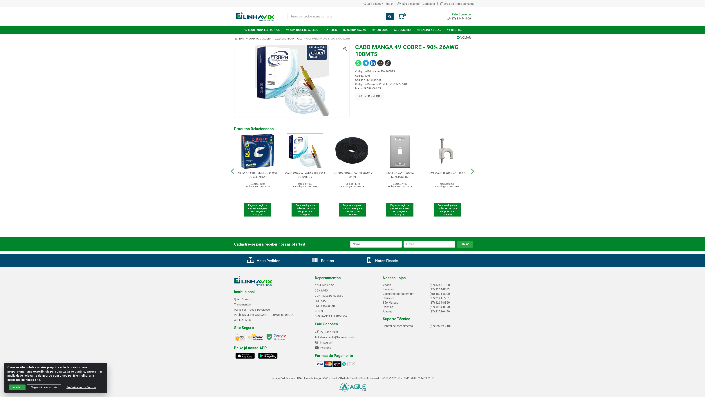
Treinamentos (242, 304)
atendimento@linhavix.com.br (337, 337)
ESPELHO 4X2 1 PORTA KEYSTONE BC (400, 175)
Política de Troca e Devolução (252, 309)
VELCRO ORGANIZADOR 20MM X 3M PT (353, 175)
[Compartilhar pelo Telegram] (366, 63)
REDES (319, 311)
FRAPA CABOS (372, 88)
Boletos (327, 261)
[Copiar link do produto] (388, 63)
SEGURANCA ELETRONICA (331, 316)
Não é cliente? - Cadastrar (418, 3)
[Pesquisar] (390, 16)
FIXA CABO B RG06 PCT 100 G (447, 173)
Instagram (325, 342)
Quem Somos (242, 299)
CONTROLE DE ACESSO (329, 295)
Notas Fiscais (386, 261)
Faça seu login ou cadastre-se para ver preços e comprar (257, 210)
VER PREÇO (372, 96)
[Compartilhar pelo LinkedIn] (373, 63)
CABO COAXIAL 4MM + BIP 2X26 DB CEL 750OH (258, 175)
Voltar (465, 37)
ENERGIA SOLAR (325, 306)
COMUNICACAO (324, 285)
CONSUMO (321, 290)
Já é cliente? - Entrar (380, 3)
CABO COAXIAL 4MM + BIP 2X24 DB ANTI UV (305, 175)
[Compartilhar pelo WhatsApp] (358, 63)
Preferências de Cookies (81, 387)
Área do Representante (459, 3)
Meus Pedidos (268, 261)
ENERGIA (320, 301)
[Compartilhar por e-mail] (380, 63)
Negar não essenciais (44, 387)
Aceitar (17, 387)
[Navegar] (232, 171)
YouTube (325, 348)
